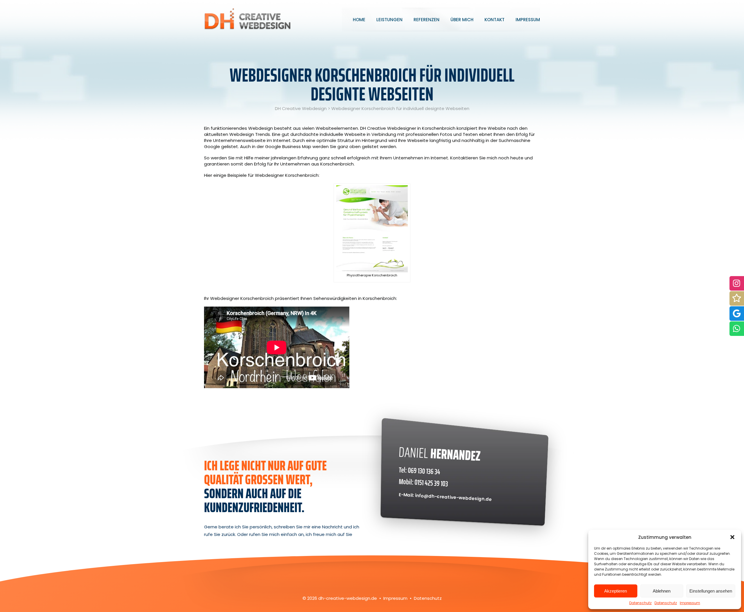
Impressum (690, 602)
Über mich (461, 20)
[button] (732, 537)
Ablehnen (661, 590)
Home (359, 20)
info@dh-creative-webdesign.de (453, 497)
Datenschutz (640, 602)
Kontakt (494, 20)
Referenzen (426, 20)
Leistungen (389, 20)
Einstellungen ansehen (710, 590)
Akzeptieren (615, 590)
